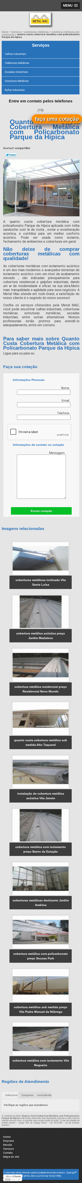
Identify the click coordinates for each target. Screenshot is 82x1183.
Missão (7, 1144)
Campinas (27, 1095)
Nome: (65, 388)
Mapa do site (11, 1156)
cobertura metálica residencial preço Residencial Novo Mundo (41, 689)
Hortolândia (44, 1095)
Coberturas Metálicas (17, 63)
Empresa (8, 1140)
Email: (66, 400)
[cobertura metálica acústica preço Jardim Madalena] (40, 611)
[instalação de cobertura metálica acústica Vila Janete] (40, 772)
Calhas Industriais (15, 54)
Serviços (40, 45)
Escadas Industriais (16, 72)
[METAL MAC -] (41, 19)
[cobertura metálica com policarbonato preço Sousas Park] (40, 932)
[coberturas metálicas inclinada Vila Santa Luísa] (40, 558)
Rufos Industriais (15, 90)
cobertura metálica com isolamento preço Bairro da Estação (40, 849)
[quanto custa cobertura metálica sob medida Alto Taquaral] (40, 718)
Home (7, 1136)
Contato (8, 1152)
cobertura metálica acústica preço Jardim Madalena (40, 636)
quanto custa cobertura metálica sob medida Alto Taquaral (40, 742)
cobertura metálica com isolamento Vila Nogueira (40, 1063)
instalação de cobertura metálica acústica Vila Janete (40, 796)
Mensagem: (57, 453)
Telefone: (63, 413)
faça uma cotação (57, 119)
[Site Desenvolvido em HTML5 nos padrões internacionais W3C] (12, 1179)
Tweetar (11, 155)
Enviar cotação (41, 511)
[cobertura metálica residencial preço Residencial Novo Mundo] (40, 665)
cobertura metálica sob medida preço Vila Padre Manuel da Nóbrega (40, 1009)
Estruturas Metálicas (17, 81)
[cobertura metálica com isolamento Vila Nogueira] (40, 1039)
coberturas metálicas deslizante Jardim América (41, 903)
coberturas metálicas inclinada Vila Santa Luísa (41, 582)
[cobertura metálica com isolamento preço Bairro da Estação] (40, 825)
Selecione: (11, 1095)
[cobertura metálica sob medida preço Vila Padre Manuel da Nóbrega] (40, 985)
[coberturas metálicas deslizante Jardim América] (40, 878)
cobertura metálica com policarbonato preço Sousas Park (40, 956)
